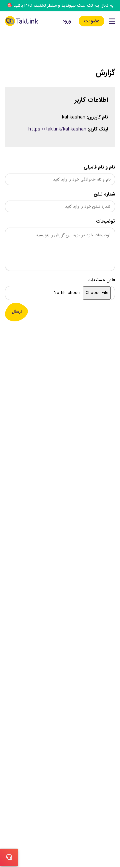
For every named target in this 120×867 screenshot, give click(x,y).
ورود (66, 21)
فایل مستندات (101, 280)
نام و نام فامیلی (99, 167)
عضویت (91, 21)
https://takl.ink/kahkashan (57, 129)
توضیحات (105, 221)
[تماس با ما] (9, 857)
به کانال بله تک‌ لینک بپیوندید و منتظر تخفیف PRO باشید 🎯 (60, 5)
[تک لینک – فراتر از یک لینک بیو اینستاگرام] (21, 21)
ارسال (17, 311)
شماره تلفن (104, 194)
